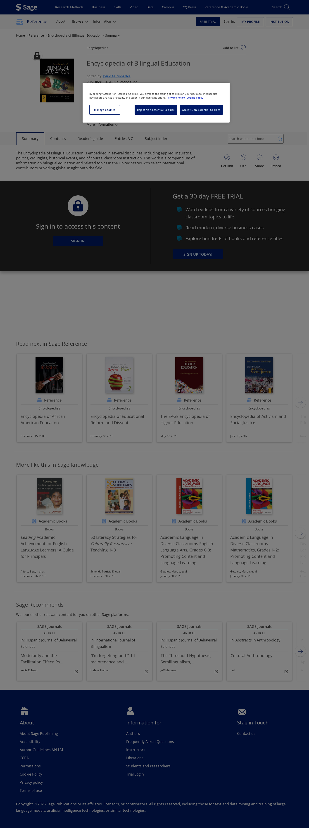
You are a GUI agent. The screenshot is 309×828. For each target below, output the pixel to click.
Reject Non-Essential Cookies (156, 109)
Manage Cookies (104, 109)
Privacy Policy (176, 97)
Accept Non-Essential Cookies (201, 109)
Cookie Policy (195, 97)
